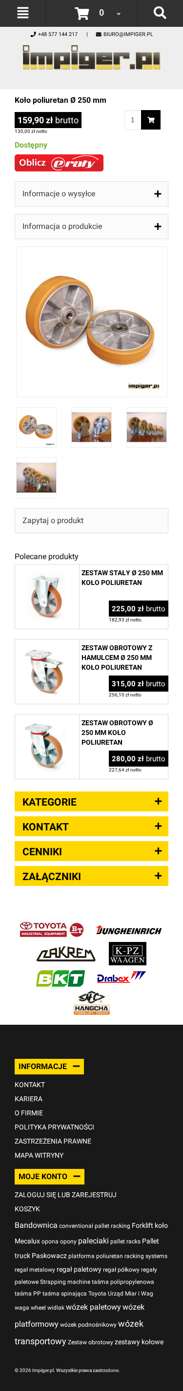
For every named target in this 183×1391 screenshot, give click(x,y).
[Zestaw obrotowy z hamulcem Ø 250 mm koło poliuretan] (47, 644)
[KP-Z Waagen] (127, 947)
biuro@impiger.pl (128, 34)
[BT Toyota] (51, 923)
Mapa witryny (39, 1155)
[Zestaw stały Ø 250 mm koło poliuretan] (47, 569)
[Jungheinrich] (129, 923)
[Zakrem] (66, 947)
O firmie (29, 1113)
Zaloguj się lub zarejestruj (66, 1195)
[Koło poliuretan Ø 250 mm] (91, 251)
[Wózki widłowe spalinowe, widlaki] (92, 996)
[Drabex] (121, 971)
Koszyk (27, 1209)
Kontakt (30, 1085)
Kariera (28, 1099)
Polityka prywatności (54, 1127)
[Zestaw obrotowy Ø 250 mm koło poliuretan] (47, 719)
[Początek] (91, 55)
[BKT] (60, 971)
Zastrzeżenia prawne (53, 1141)
